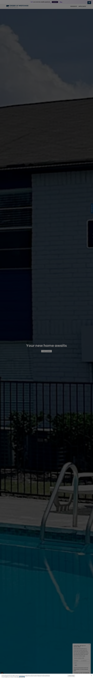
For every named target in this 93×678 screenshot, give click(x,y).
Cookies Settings (71, 675)
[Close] (91, 676)
